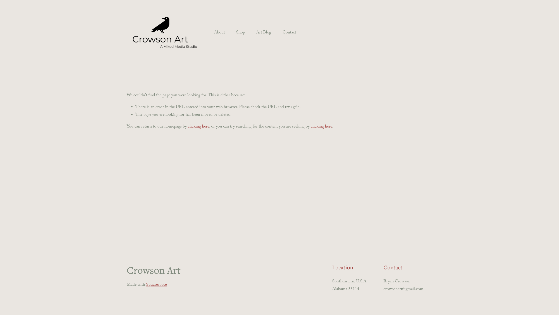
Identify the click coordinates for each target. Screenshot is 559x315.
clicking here (198, 127)
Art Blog (263, 33)
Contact (289, 33)
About (219, 33)
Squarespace (156, 285)
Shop (240, 33)
